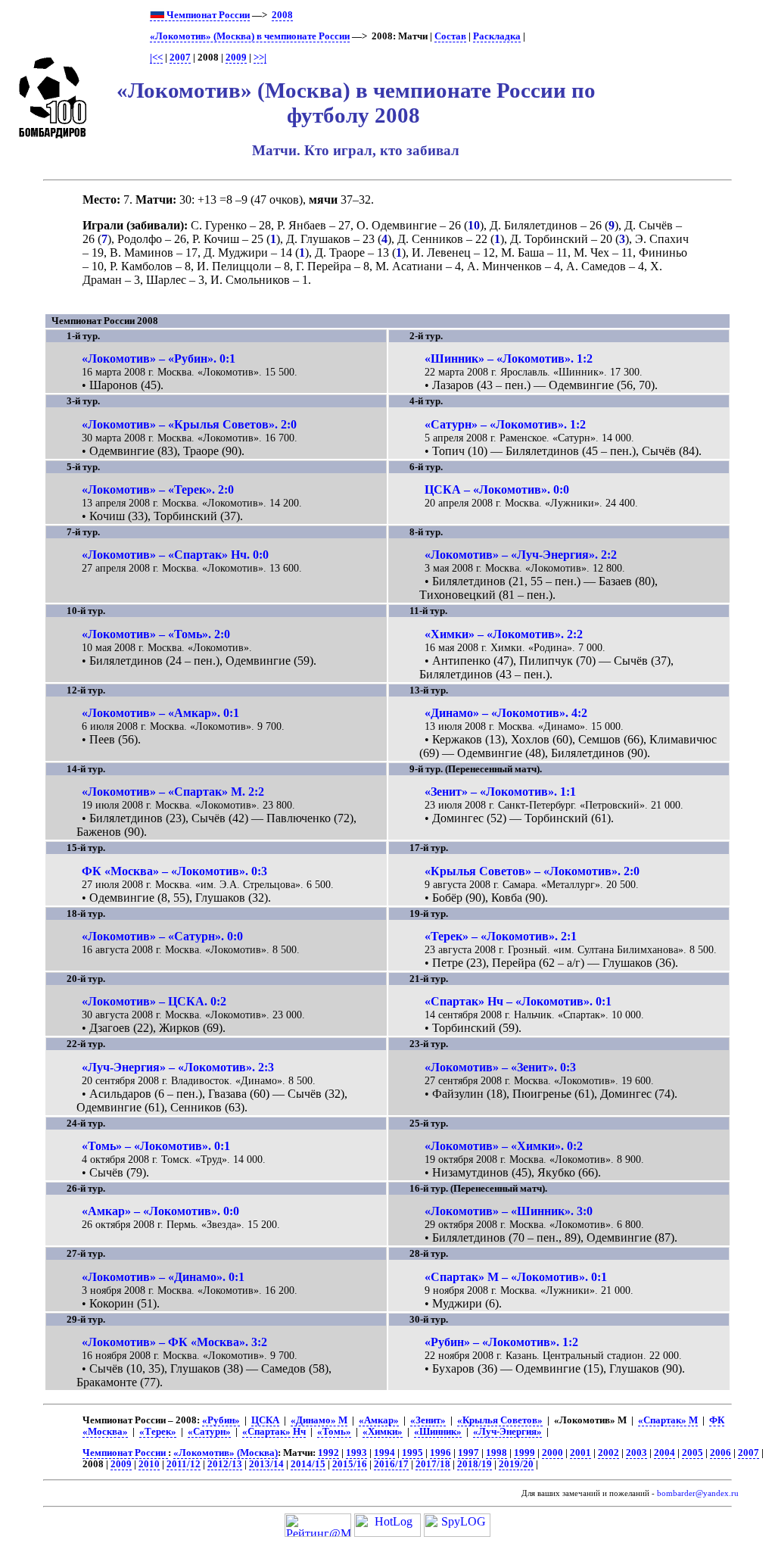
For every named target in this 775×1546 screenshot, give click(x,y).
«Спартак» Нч (274, 1431)
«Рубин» (221, 1420)
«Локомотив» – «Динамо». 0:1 (163, 1276)
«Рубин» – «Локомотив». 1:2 (501, 1342)
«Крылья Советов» (500, 1420)
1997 (468, 1453)
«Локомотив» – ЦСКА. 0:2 (154, 1001)
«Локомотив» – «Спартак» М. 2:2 (173, 791)
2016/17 (391, 1464)
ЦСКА (265, 1420)
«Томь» (334, 1431)
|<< (156, 57)
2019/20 (516, 1464)
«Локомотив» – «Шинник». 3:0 (509, 1211)
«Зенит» (428, 1420)
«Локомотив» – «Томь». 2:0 (156, 634)
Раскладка (497, 36)
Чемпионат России (207, 15)
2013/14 (266, 1464)
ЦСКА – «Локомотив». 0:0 (497, 489)
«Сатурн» (209, 1431)
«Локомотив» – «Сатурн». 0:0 (162, 936)
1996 (440, 1453)
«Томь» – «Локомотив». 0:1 (156, 1145)
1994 (384, 1453)
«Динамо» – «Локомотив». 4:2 (506, 712)
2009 (236, 57)
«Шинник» (438, 1431)
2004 (664, 1453)
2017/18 (433, 1464)
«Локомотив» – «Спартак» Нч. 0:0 (175, 554)
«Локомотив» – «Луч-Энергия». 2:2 (521, 554)
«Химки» (383, 1431)
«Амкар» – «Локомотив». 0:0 (160, 1211)
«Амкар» (379, 1420)
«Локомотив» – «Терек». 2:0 (158, 489)
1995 (412, 1453)
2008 (282, 15)
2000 (552, 1453)
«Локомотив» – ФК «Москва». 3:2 (174, 1342)
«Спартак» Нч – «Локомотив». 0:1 (518, 1001)
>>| (260, 57)
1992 (328, 1453)
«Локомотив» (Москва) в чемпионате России (250, 36)
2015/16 (349, 1464)
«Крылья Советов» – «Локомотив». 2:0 (532, 871)
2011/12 (184, 1464)
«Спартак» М (668, 1420)
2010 (149, 1464)
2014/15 (308, 1464)
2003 (636, 1453)
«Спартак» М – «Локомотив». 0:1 (516, 1276)
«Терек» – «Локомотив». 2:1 (501, 936)
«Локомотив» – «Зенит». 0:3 (500, 1067)
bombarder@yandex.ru (698, 1493)
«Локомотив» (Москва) (225, 1453)
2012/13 (224, 1464)
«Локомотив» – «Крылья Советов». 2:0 (189, 424)
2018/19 (474, 1464)
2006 (720, 1453)
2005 (692, 1453)
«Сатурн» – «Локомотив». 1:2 (505, 424)
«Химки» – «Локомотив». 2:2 (504, 634)
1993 (356, 1453)
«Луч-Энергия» (507, 1431)
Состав (450, 36)
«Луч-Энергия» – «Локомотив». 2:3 (178, 1067)
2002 (608, 1453)
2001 (580, 1453)
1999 (524, 1453)
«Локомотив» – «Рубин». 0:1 (158, 358)
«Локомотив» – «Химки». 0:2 (504, 1145)
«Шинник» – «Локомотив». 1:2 (509, 358)
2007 (180, 57)
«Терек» (157, 1431)
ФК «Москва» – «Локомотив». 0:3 (174, 871)
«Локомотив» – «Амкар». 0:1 (160, 712)
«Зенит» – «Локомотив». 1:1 (500, 791)
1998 (496, 1453)
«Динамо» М (319, 1420)
